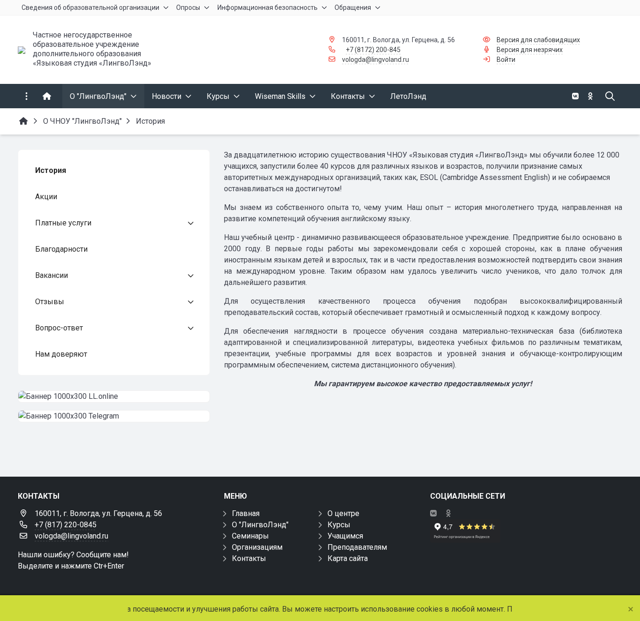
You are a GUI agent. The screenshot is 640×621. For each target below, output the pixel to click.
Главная (246, 513)
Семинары (250, 535)
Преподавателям (357, 547)
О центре (343, 513)
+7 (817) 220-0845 (66, 524)
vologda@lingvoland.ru (375, 59)
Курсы (338, 524)
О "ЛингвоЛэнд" (260, 524)
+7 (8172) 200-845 (373, 49)
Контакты (249, 558)
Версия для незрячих (530, 49)
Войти (506, 59)
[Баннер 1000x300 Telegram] (113, 416)
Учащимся (345, 535)
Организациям (257, 547)
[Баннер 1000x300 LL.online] (113, 396)
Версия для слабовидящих (538, 40)
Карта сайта (347, 558)
